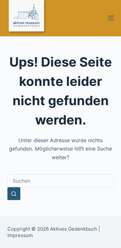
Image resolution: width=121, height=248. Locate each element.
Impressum (20, 235)
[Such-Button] (13, 193)
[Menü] (111, 18)
